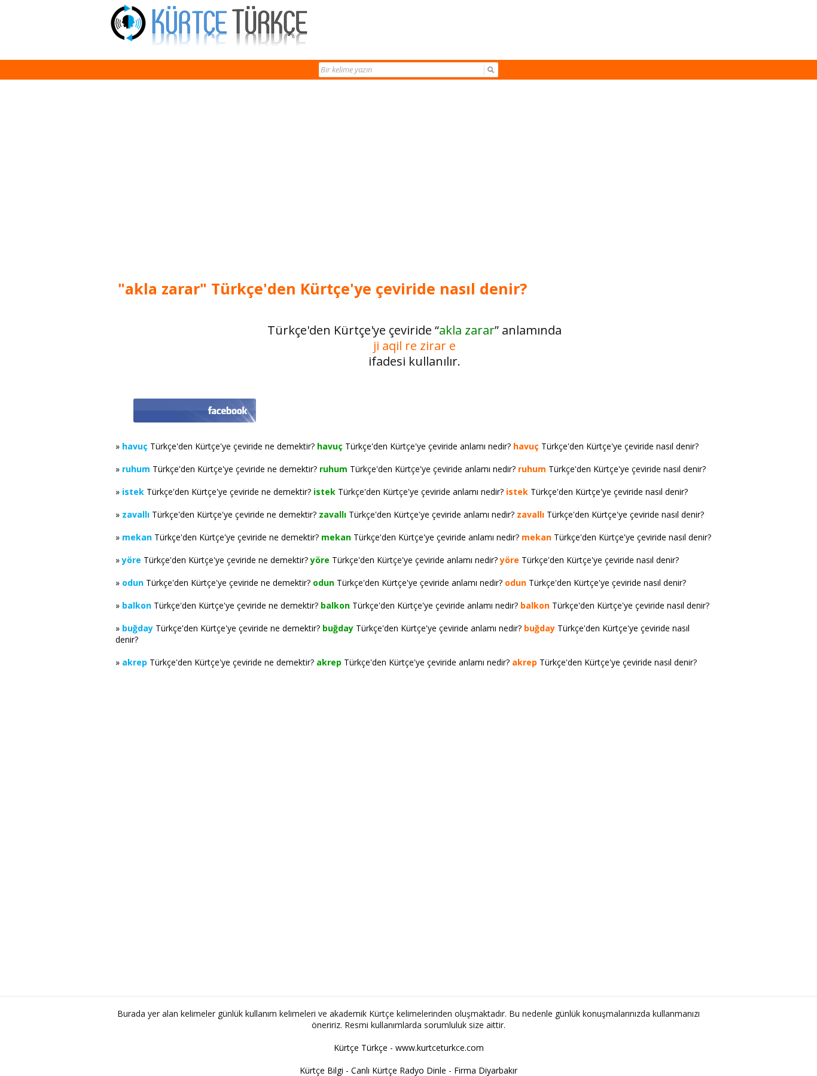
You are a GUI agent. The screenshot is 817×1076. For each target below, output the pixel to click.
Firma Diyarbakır (485, 1070)
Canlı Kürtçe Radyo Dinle (398, 1070)
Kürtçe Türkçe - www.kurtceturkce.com (409, 1047)
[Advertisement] (414, 181)
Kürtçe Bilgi (321, 1070)
